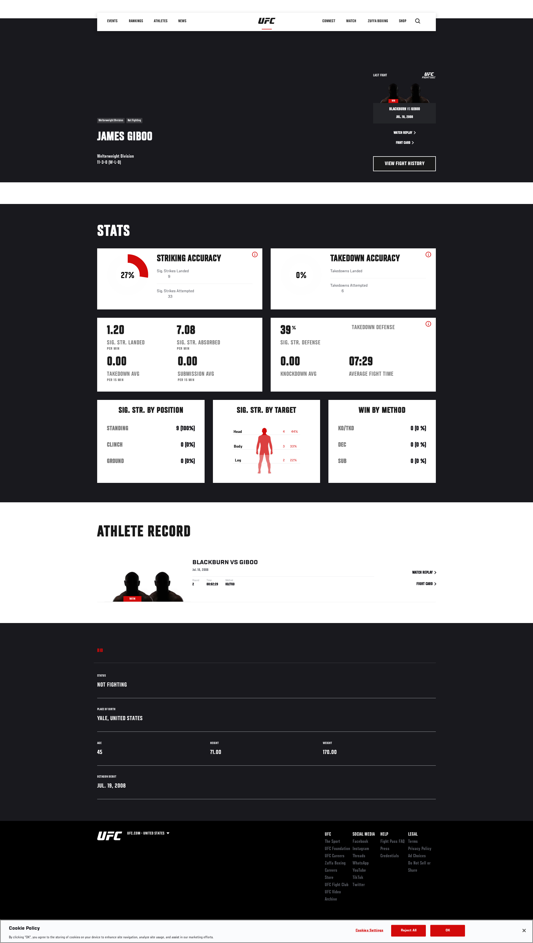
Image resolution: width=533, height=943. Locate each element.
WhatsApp (361, 863)
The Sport (332, 841)
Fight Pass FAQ (392, 841)
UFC (328, 834)
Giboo (248, 562)
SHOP (402, 21)
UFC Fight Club (336, 885)
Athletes (160, 21)
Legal (413, 834)
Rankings (136, 21)
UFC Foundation (337, 848)
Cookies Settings (369, 930)
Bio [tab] (100, 650)
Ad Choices (417, 856)
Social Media (364, 834)
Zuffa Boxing (378, 21)
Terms (413, 841)
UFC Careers (335, 856)
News (182, 21)
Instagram (361, 848)
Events (112, 21)
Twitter (359, 885)
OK (448, 930)
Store (329, 877)
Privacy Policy (419, 848)
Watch (351, 21)
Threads (359, 856)
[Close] (524, 930)
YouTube (359, 870)
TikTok (358, 877)
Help (384, 834)
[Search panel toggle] (418, 21)
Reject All (408, 930)
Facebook (360, 841)
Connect (328, 21)
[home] (267, 21)
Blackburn (210, 562)
